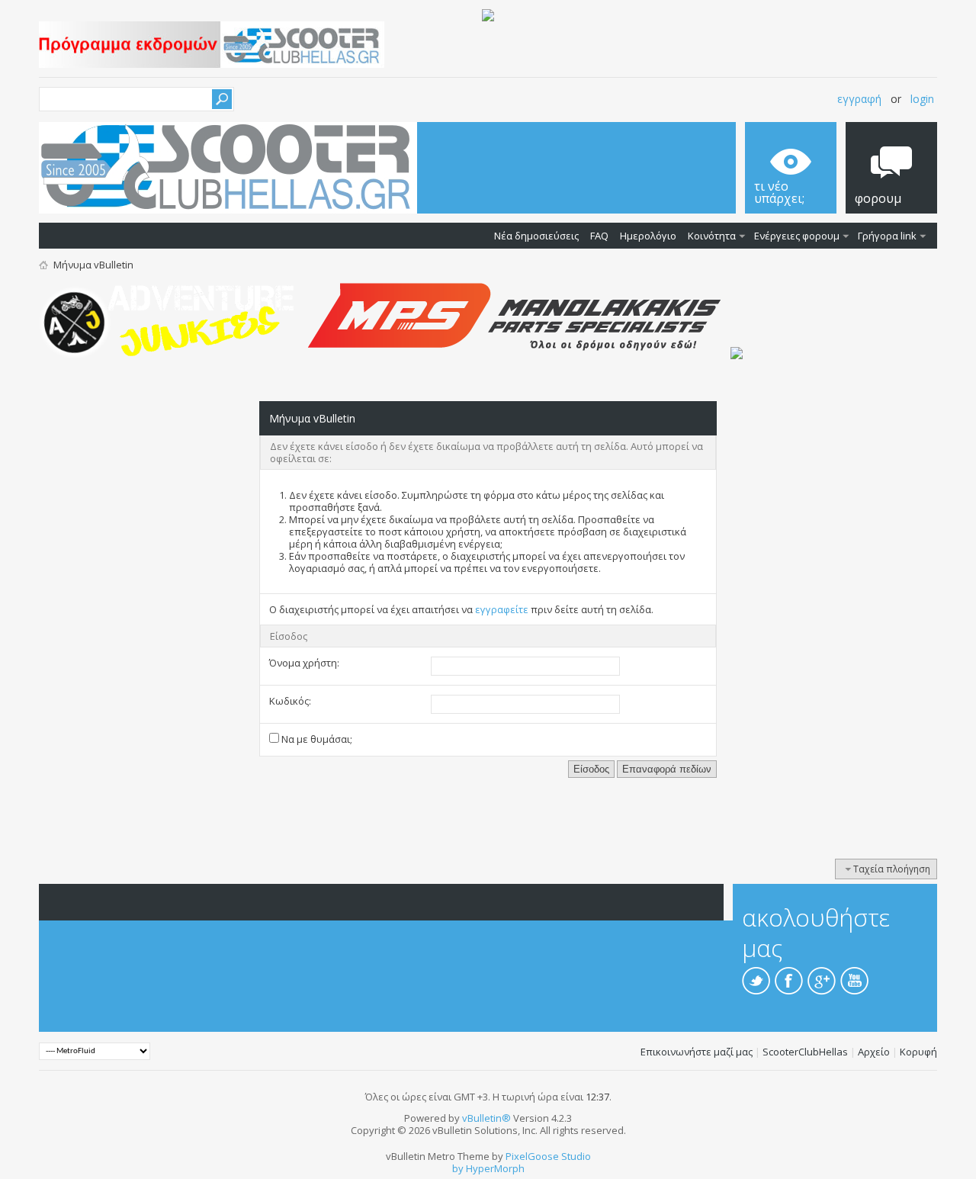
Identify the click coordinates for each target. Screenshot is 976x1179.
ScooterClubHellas (805, 1052)
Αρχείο (874, 1052)
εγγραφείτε (501, 609)
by (458, 1168)
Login (922, 99)
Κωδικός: (290, 701)
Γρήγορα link (887, 236)
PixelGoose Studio (548, 1156)
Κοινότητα (712, 236)
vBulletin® (486, 1118)
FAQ (599, 236)
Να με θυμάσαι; (315, 739)
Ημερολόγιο (648, 236)
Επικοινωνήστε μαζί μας (696, 1052)
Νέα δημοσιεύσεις (536, 236)
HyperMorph (495, 1168)
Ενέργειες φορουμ (797, 236)
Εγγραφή (859, 99)
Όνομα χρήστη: (304, 663)
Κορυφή (918, 1052)
